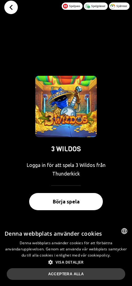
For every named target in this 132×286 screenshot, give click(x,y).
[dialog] (66, 254)
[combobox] (124, 231)
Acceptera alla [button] (66, 274)
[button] (66, 262)
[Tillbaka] (11, 7)
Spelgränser (98, 6)
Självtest (121, 6)
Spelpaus (74, 6)
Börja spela (66, 201)
